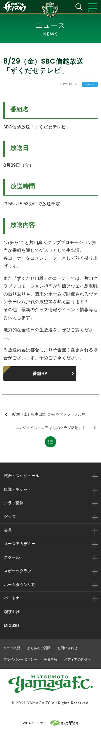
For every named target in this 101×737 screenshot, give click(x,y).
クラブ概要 (11, 648)
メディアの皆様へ (77, 659)
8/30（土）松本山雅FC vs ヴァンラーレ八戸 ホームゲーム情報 (55, 414)
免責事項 (50, 659)
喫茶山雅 (12, 611)
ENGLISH (11, 625)
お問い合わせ (67, 648)
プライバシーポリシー (20, 659)
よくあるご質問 (38, 648)
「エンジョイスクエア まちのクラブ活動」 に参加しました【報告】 (55, 427)
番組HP (40, 373)
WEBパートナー (35, 722)
